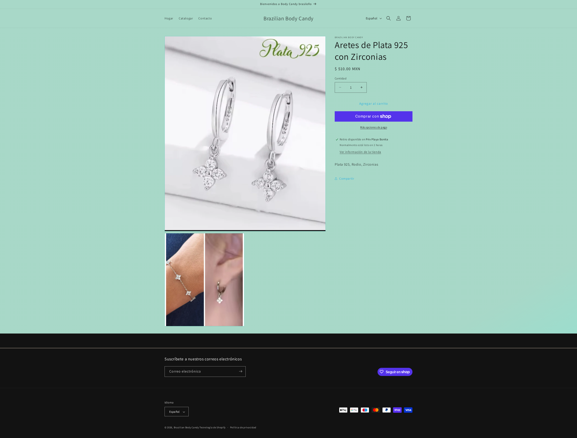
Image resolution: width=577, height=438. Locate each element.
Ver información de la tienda (360, 152)
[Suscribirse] (240, 371)
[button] (389, 18)
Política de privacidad (243, 427)
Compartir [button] (346, 178)
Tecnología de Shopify (212, 427)
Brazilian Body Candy (186, 427)
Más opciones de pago (373, 127)
